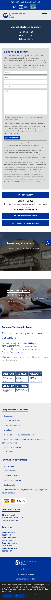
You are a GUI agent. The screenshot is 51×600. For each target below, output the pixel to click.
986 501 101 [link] (34, 2)
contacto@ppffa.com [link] (10, 520)
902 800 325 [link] (18, 2)
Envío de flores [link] (10, 471)
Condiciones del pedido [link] (25, 579)
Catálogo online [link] (10, 485)
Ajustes (31, 596)
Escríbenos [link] (8, 452)
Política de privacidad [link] (28, 117)
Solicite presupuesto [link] (18, 290)
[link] (48, 243)
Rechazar (19, 596)
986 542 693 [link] (7, 540)
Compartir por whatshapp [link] (27, 223)
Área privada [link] (9, 466)
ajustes (8, 591)
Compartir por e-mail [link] (27, 216)
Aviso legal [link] (25, 569)
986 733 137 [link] (7, 551)
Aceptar (7, 596)
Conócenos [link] (8, 416)
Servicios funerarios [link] (12, 425)
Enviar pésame (13, 138)
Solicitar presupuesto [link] (12, 447)
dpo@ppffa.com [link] (8, 148)
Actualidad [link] (8, 430)
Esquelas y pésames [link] (12, 475)
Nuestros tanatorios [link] (12, 420)
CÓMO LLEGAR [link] (27, 195)
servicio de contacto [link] (29, 68)
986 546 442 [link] (7, 545)
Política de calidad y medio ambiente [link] (19, 435)
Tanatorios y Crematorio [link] (20, 243)
